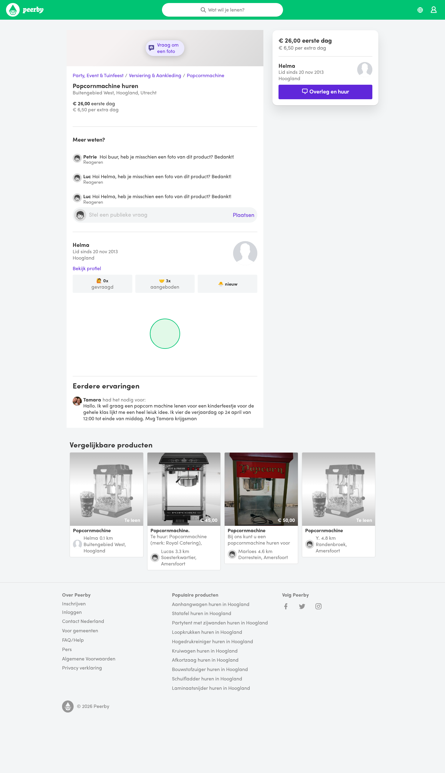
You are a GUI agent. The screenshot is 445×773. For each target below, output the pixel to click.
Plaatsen (243, 215)
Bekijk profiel (87, 268)
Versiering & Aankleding (155, 75)
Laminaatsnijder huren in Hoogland (211, 688)
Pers (67, 649)
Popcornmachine (205, 75)
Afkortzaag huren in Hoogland (205, 660)
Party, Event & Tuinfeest (98, 75)
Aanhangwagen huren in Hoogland (210, 604)
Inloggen (72, 612)
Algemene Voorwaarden (88, 659)
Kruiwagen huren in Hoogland (205, 651)
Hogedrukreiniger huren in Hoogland (212, 641)
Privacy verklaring (82, 668)
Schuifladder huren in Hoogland (207, 679)
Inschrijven (74, 603)
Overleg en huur (329, 91)
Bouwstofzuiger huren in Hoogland (210, 669)
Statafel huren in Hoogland (201, 613)
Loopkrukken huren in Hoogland (207, 632)
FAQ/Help (73, 640)
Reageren (93, 162)
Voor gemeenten (80, 630)
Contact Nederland (83, 621)
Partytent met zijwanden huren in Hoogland (220, 623)
